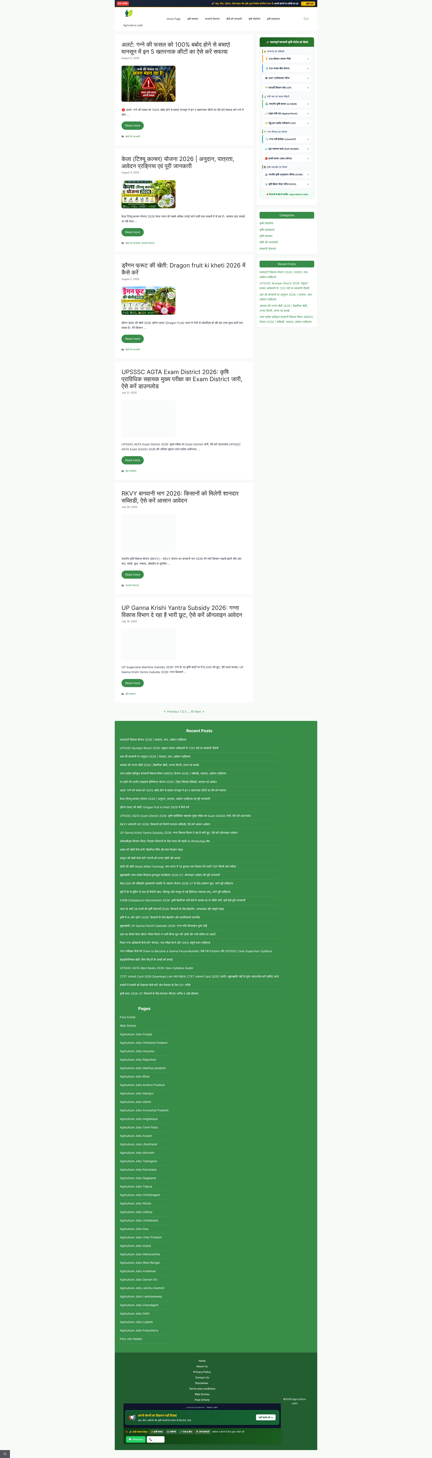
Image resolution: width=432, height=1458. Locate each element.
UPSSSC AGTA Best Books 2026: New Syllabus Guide (156, 968)
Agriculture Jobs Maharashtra (140, 1254)
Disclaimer (202, 1383)
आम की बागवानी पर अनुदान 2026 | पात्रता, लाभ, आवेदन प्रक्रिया (155, 756)
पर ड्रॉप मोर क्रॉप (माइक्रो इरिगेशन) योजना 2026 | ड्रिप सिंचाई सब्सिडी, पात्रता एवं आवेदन (168, 782)
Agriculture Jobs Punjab (136, 1034)
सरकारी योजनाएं (212, 18)
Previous (171, 711)
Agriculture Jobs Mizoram (137, 1152)
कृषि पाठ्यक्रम (273, 18)
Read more (132, 125)
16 (192, 711)
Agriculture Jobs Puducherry (139, 1330)
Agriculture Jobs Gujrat (135, 1245)
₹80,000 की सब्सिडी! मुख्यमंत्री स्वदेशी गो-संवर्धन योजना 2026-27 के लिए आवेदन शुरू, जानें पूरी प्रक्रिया (176, 883)
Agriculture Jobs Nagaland (138, 1178)
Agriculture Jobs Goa (134, 1229)
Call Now (155, 1439)
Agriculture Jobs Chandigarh (139, 1305)
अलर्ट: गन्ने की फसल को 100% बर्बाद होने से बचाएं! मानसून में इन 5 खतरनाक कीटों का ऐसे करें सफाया (176, 48)
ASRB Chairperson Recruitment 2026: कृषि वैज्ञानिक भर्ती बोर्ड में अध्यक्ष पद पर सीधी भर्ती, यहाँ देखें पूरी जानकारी (182, 900)
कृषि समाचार (192, 18)
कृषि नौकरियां (254, 18)
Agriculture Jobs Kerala (135, 1203)
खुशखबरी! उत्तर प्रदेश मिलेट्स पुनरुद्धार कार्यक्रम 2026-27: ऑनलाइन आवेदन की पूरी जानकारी (170, 875)
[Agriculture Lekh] (128, 13)
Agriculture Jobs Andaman (138, 1271)
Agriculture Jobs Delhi (135, 1313)
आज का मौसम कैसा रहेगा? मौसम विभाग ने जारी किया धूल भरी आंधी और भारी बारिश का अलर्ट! (168, 934)
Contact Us (202, 1377)
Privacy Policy (202, 1372)
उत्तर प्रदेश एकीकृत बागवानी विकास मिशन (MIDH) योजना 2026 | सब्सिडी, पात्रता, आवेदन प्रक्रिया (173, 773)
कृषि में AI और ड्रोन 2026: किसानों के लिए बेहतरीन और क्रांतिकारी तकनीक (160, 917)
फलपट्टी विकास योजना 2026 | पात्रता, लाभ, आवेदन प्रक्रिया (153, 739)
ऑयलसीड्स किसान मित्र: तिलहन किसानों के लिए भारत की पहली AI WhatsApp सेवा (165, 841)
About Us (202, 1366)
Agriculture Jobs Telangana (138, 1161)
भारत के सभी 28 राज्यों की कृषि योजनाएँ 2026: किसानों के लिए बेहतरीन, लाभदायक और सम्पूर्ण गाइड (172, 909)
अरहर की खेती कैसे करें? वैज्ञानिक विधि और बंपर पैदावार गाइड (151, 849)
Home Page (174, 18)
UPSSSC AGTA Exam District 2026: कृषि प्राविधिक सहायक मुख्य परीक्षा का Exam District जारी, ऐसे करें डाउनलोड (182, 379)
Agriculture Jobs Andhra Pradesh (142, 1085)
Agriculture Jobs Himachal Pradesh (144, 1042)
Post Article (128, 1017)
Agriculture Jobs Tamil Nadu (139, 1127)
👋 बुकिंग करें (308, 3)
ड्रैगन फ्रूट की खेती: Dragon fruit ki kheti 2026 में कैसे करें (154, 807)
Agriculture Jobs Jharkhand (138, 1144)
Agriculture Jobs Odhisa (136, 1212)
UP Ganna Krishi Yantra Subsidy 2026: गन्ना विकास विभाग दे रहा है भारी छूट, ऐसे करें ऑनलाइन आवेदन (182, 611)
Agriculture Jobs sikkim (135, 1102)
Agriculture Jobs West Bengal (140, 1262)
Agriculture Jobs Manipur (137, 1093)
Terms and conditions (202, 1388)
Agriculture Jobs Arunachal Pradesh (144, 1110)
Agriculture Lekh (133, 25)
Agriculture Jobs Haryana (137, 1051)
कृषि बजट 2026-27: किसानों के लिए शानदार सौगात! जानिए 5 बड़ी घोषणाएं (159, 993)
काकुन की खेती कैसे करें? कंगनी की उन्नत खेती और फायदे (150, 858)
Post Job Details (131, 1339)
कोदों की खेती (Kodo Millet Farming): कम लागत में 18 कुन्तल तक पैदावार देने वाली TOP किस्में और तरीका (178, 866)
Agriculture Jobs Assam (136, 1136)
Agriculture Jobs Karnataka (138, 1169)
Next (199, 711)
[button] (306, 19)
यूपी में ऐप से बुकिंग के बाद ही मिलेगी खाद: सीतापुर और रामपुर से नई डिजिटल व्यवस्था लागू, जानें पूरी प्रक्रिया (175, 892)
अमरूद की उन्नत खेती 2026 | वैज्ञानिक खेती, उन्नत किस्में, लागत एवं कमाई (159, 765)
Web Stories (128, 1025)
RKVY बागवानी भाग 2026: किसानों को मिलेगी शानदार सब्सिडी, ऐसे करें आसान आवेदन (180, 497)
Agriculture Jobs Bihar (135, 1076)
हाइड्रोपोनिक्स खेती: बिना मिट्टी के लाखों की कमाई (146, 959)
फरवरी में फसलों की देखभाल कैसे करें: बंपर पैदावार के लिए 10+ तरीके (155, 985)
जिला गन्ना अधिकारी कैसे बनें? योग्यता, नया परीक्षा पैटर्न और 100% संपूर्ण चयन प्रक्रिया (165, 942)
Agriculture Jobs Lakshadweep (141, 1296)
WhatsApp (135, 1439)
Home (202, 1360)
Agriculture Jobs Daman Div (138, 1279)
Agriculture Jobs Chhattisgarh (140, 1195)
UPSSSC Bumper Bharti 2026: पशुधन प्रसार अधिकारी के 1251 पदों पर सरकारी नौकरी (169, 748)
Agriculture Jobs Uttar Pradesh (141, 1237)
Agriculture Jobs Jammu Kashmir (142, 1288)
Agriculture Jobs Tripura (136, 1186)
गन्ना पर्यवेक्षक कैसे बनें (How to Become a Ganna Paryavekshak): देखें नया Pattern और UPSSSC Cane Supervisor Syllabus (196, 951)
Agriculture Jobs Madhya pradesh (143, 1068)
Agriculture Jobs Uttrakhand (139, 1220)
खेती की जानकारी (234, 18)
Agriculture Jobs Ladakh (136, 1322)
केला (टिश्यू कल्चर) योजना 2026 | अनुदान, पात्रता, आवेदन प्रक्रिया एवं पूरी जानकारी (178, 162)
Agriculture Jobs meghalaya (139, 1119)
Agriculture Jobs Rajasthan (138, 1059)
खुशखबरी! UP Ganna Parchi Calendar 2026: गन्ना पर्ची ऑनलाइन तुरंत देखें (163, 926)
